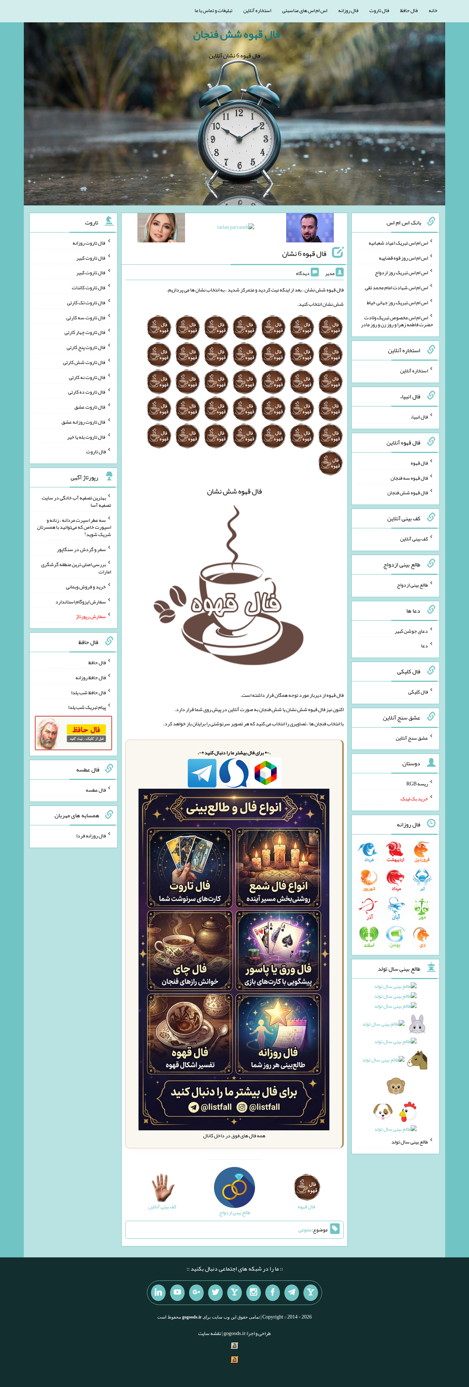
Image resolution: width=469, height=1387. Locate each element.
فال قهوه (419, 463)
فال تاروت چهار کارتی (85, 332)
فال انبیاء (419, 417)
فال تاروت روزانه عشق (84, 422)
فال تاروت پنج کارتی (86, 347)
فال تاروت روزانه (89, 243)
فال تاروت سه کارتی (86, 317)
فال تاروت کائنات (89, 287)
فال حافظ (409, 10)
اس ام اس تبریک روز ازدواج (401, 272)
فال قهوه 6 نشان (304, 253)
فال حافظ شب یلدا (88, 692)
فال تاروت (379, 10)
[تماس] (234, 1292)
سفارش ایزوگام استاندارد (80, 601)
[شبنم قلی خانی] (161, 229)
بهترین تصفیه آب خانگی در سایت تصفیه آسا (76, 501)
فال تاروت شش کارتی (84, 362)
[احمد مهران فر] (310, 229)
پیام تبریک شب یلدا (87, 707)
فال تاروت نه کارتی (87, 377)
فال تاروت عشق (90, 407)
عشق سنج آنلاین (412, 737)
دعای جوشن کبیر (411, 630)
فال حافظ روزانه (90, 677)
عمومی (304, 1230)
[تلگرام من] (291, 1292)
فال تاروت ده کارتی (87, 392)
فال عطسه (96, 789)
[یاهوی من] (310, 1292)
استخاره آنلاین (257, 10)
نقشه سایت (209, 1333)
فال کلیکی (418, 692)
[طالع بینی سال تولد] (395, 1060)
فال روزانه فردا (91, 835)
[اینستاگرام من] (253, 1292)
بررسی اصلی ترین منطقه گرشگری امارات (76, 568)
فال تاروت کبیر (91, 257)
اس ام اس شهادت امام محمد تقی (396, 287)
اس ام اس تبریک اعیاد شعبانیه (398, 243)
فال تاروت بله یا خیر (86, 436)
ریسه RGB (417, 783)
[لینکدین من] (158, 1292)
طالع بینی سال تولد (409, 1142)
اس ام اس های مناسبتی (304, 10)
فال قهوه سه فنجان (409, 477)
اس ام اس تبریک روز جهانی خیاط (397, 302)
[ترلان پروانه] (235, 228)
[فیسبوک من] (272, 1292)
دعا (424, 645)
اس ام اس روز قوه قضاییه (403, 257)
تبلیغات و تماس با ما (213, 10)
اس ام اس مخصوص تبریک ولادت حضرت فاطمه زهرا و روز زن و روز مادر (397, 321)
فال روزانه (348, 10)
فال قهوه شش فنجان (236, 34)
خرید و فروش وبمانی (86, 586)
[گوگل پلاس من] (196, 1292)
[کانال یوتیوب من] (177, 1292)
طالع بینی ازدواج (412, 585)
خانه (433, 10)
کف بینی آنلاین (414, 538)
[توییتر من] (215, 1292)
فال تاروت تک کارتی (86, 302)
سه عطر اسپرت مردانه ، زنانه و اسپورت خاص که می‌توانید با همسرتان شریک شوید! (74, 526)
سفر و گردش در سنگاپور (81, 549)
